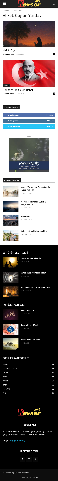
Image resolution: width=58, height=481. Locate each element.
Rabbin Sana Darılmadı (30, 340)
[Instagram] (29, 459)
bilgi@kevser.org (17, 440)
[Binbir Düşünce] (10, 314)
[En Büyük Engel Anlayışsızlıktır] (10, 235)
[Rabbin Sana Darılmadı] (10, 344)
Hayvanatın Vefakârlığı (31, 258)
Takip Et (50, 121)
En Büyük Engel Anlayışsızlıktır (34, 231)
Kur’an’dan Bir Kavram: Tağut (33, 273)
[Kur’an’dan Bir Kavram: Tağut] (10, 277)
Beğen (51, 115)
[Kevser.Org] (29, 412)
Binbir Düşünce (27, 310)
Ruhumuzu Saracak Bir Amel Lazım (36, 287)
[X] (35, 459)
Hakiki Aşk (9, 50)
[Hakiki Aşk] (29, 34)
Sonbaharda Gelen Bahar (18, 90)
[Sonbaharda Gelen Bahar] (29, 73)
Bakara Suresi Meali (29, 325)
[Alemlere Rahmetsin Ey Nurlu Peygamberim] (10, 206)
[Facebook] (22, 459)
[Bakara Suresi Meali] (10, 329)
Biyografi (6, 85)
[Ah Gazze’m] (10, 220)
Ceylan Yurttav (8, 54)
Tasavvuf (6, 46)
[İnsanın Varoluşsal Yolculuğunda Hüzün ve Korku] (10, 191)
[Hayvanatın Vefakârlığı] (10, 262)
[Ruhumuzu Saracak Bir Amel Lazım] (10, 291)
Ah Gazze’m (26, 216)
